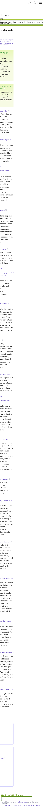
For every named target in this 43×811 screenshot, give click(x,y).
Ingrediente (17, 805)
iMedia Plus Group (22, 802)
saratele (6, 41)
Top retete (8, 805)
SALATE (6, 15)
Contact (38, 805)
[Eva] (7, 2)
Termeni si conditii (28, 805)
